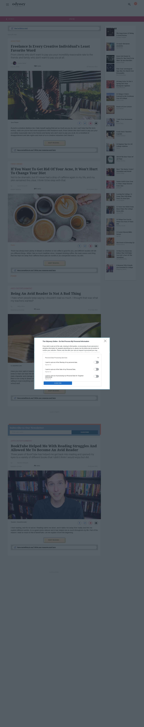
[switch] (96, 362)
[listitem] (72, 358)
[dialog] (72, 363)
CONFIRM (58, 383)
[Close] (106, 341)
